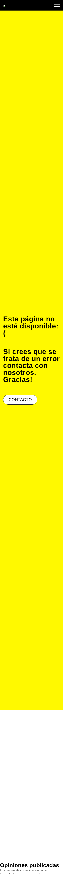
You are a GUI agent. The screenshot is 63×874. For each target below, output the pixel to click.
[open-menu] (56, 5)
